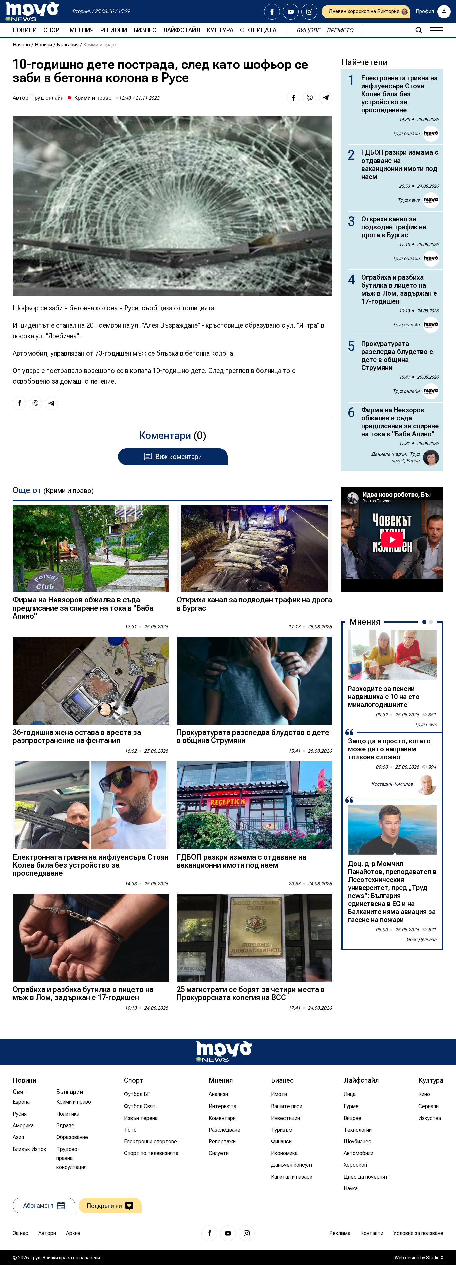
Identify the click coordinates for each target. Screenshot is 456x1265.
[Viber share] (309, 97)
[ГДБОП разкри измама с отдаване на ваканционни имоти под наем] (254, 805)
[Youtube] (291, 12)
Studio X (434, 1257)
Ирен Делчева (421, 939)
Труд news (409, 200)
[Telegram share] (325, 97)
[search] (418, 30)
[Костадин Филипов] (426, 784)
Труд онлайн (47, 97)
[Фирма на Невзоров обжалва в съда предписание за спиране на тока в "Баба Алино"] (91, 548)
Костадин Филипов (392, 784)
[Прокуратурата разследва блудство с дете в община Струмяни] (254, 681)
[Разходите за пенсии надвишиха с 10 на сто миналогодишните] (392, 655)
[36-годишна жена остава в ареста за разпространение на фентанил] (91, 681)
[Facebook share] (293, 97)
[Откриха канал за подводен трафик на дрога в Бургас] (254, 548)
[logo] (32, 11)
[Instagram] (309, 12)
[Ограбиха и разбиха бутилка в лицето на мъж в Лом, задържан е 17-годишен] (91, 938)
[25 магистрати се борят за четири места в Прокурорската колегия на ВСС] (254, 938)
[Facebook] (272, 12)
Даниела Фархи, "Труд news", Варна (395, 457)
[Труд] (224, 1051)
